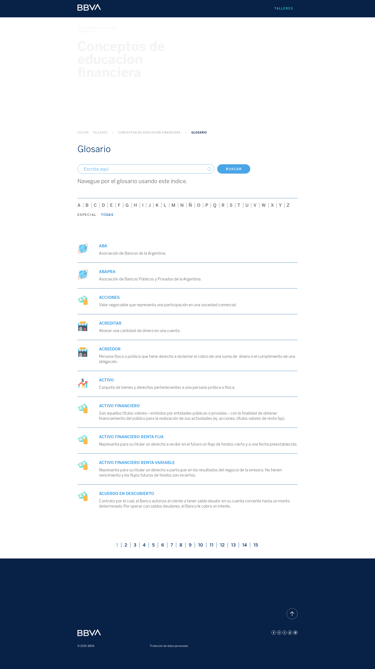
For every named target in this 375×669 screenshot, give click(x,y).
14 (246, 545)
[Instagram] (279, 632)
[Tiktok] (290, 632)
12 (224, 545)
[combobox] (145, 169)
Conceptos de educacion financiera (149, 132)
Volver (83, 132)
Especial (86, 215)
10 (202, 545)
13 (235, 545)
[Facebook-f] (273, 632)
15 (257, 545)
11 (213, 545)
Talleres (283, 8)
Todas (107, 215)
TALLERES (100, 132)
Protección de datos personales (169, 646)
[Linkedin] (295, 632)
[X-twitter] (284, 632)
